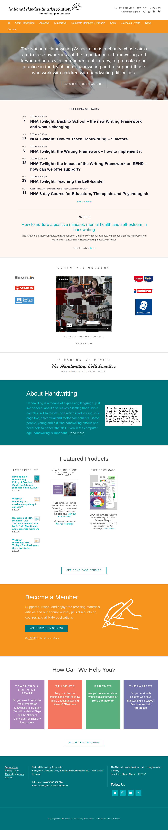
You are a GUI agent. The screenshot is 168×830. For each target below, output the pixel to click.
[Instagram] (148, 11)
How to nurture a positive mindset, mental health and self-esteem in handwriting (84, 227)
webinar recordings (65, 524)
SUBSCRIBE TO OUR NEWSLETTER (83, 84)
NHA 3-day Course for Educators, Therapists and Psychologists (89, 193)
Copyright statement (14, 774)
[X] (143, 11)
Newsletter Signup (130, 11)
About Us (44, 22)
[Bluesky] (159, 11)
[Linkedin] (154, 11)
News (148, 22)
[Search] (116, 7)
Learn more (108, 528)
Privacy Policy (12, 770)
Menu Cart (154, 7)
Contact (12, 29)
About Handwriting (24, 22)
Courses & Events (130, 22)
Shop (113, 22)
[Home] (8, 23)
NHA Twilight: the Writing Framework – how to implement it (86, 151)
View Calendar (84, 201)
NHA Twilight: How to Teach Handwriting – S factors (79, 139)
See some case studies (83, 570)
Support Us (60, 22)
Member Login (126, 7)
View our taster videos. (67, 515)
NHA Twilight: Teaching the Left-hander (67, 181)
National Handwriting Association (45, 10)
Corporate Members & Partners (88, 22)
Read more (76, 433)
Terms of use (11, 767)
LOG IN (32, 638)
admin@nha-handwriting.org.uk (53, 785)
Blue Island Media (112, 819)
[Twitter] (138, 793)
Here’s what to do (103, 700)
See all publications (84, 742)
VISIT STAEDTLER (84, 343)
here (92, 248)
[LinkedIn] (131, 793)
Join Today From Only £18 (46, 628)
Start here (70, 704)
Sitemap (9, 777)
